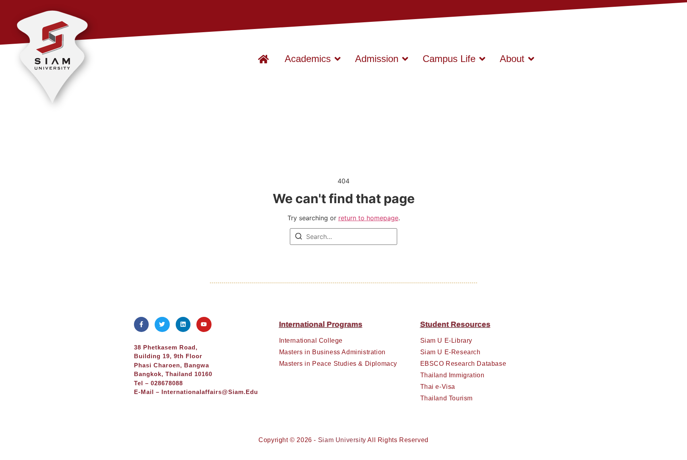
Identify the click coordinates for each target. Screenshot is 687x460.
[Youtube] (204, 324)
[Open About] (531, 59)
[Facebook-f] (141, 324)
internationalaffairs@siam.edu (209, 391)
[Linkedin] (183, 324)
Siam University (342, 440)
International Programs (321, 324)
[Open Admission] (405, 59)
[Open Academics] (337, 59)
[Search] (298, 237)
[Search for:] (343, 236)
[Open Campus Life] (482, 59)
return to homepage (368, 218)
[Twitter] (162, 324)
